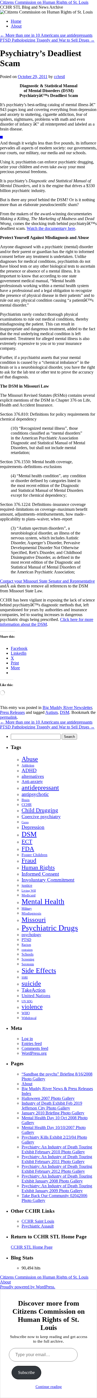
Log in (27, 1038)
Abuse (30, 758)
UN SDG (27, 1001)
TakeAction (34, 990)
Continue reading (49, 1387)
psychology (31, 934)
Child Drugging (40, 810)
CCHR (27, 805)
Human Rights (38, 867)
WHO (26, 1013)
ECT (27, 841)
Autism (51, 712)
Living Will (29, 890)
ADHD (29, 770)
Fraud (29, 860)
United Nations (36, 995)
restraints (27, 949)
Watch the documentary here (51, 228)
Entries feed (32, 1043)
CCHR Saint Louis (38, 1221)
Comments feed (35, 1048)
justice (27, 885)
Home (16, 21)
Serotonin (28, 964)
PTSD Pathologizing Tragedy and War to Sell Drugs (47, 40)
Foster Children (34, 855)
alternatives (33, 776)
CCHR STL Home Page (32, 1247)
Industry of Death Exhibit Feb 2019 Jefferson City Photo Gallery (52, 1105)
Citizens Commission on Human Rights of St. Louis (44, 2)
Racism (26, 945)
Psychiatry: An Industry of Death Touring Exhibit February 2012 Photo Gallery (57, 1169)
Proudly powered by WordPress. (27, 1287)
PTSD (26, 939)
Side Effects (39, 970)
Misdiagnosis (31, 913)
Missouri (34, 919)
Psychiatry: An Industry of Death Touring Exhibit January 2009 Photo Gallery (57, 1188)
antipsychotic (35, 794)
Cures (25, 822)
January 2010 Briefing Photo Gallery (53, 1113)
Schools (27, 954)
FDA (28, 848)
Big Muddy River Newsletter (67, 707)
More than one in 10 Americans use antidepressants (46, 35)
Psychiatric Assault (38, 1226)
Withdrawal (29, 1018)
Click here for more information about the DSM (46, 622)
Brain (26, 800)
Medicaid (29, 895)
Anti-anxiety (32, 781)
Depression (33, 827)
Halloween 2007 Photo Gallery (48, 1098)
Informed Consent (40, 874)
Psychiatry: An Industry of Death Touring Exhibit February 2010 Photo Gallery (57, 1149)
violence (32, 1006)
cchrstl (59, 76)
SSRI (25, 977)
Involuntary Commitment (48, 880)
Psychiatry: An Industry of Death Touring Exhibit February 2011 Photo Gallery (57, 1159)
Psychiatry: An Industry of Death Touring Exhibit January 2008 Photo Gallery (57, 1178)
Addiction (28, 765)
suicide (31, 983)
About (16, 26)
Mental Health (43, 902)
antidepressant (40, 787)
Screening (28, 959)
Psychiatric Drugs (50, 927)
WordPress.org (34, 1053)
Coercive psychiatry (41, 816)
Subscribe (26, 1372)
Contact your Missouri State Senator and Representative (47, 581)
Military (27, 908)
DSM (64, 712)
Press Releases (12, 712)
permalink (8, 717)
